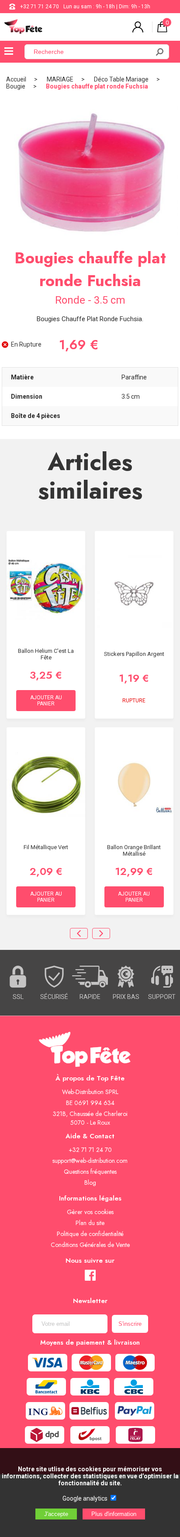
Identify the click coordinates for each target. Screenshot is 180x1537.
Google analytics (84, 1498)
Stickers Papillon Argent (134, 654)
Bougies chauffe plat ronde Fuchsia (97, 86)
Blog (90, 1182)
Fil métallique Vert (46, 847)
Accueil (16, 79)
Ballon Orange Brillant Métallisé (134, 850)
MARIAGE (60, 79)
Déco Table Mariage (121, 79)
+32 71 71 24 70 (39, 7)
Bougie (15, 86)
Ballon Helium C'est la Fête (46, 654)
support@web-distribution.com (90, 1160)
